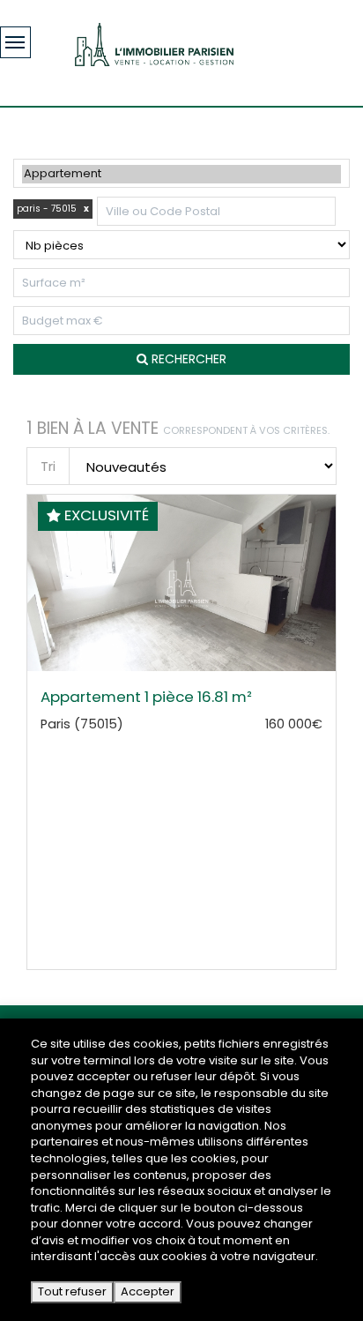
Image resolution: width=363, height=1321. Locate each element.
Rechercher (187, 359)
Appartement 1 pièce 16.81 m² (146, 696)
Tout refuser (72, 1291)
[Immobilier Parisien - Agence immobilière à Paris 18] (154, 44)
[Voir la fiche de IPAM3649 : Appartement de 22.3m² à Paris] (181, 666)
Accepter (147, 1291)
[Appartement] (181, 174)
